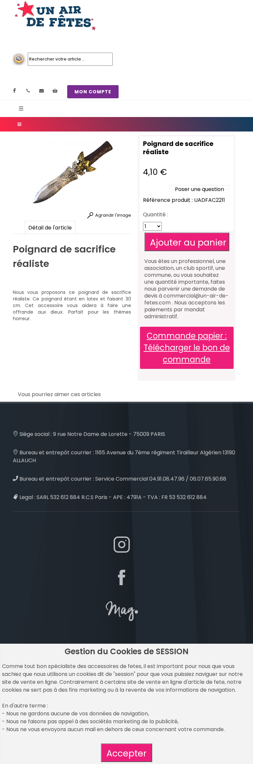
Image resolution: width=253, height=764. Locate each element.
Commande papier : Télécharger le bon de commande (187, 347)
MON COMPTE (92, 91)
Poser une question (199, 189)
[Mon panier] (55, 91)
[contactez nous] (41, 91)
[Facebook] (14, 91)
